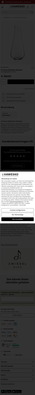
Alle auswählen (17, 219)
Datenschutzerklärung (16, 201)
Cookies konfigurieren (17, 210)
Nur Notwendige (17, 215)
